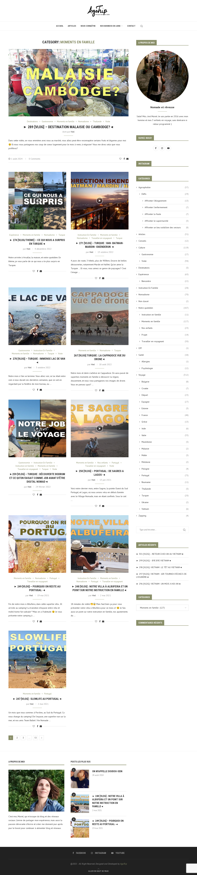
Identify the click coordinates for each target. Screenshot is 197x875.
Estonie (165, 408)
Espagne (165, 401)
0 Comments (34, 158)
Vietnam (165, 509)
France (165, 415)
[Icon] (37, 200)
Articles (72, 26)
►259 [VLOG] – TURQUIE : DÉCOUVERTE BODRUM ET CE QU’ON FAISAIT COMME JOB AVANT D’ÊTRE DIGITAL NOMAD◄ (37, 477)
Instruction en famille (165, 314)
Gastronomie (165, 254)
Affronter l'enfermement (167, 207)
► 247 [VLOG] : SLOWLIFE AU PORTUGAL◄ (37, 698)
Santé (164, 355)
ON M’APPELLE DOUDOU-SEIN (107, 771)
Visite (165, 261)
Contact (131, 26)
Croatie (165, 388)
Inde (165, 428)
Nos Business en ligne (110, 26)
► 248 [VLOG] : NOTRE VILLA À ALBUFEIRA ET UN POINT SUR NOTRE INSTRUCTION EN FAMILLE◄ (108, 801)
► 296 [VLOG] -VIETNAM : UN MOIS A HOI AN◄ (158, 583)
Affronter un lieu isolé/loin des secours (167, 227)
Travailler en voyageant (165, 341)
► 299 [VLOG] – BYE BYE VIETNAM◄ (153, 560)
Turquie (165, 495)
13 (35, 738)
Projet (165, 334)
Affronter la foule (167, 214)
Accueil (59, 26)
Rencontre (165, 281)
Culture (164, 247)
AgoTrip (123, 863)
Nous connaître (88, 26)
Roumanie (165, 482)
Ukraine (165, 502)
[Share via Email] (127, 158)
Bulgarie (165, 381)
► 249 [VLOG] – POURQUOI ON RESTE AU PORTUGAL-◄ (108, 822)
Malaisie (165, 448)
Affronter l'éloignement (167, 200)
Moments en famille (165, 321)
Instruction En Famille (164, 287)
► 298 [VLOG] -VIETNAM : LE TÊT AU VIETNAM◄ (159, 567)
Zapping (164, 515)
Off (164, 348)
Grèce (165, 421)
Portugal (165, 475)
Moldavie (165, 462)
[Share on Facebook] (124, 158)
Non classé (164, 301)
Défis (165, 194)
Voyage (164, 374)
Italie (165, 435)
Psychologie (165, 368)
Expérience (164, 274)
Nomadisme (164, 294)
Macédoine (165, 441)
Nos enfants (165, 328)
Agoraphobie (164, 187)
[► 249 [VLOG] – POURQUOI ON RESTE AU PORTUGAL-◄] (80, 828)
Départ (165, 395)
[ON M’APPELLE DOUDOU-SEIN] (80, 779)
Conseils (164, 240)
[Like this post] (120, 158)
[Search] (141, 26)
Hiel (72, 131)
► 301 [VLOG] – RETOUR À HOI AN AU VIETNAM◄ (159, 554)
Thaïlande (165, 488)
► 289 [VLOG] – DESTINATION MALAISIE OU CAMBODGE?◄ (68, 127)
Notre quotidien (164, 307)
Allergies (165, 361)
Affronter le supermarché (167, 220)
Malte (165, 455)
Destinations (164, 267)
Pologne (165, 468)
